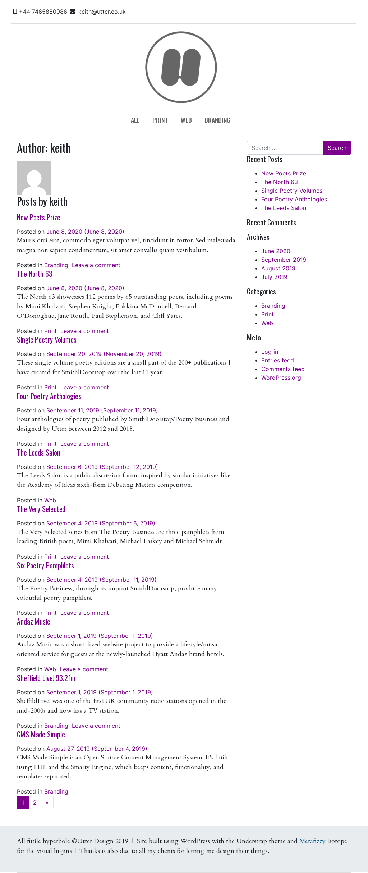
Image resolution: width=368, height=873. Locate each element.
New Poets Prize (38, 217)
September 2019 (283, 259)
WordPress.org (281, 377)
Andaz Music (33, 621)
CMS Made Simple (41, 734)
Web (186, 119)
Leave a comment (96, 265)
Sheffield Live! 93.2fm (46, 677)
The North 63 (34, 273)
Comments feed (283, 368)
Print (160, 119)
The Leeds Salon (38, 452)
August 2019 (278, 268)
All (135, 119)
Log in (269, 351)
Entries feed (277, 360)
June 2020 (275, 251)
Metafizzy (313, 841)
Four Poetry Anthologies (49, 395)
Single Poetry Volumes (47, 339)
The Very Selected (41, 508)
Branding (217, 119)
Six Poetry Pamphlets (45, 565)
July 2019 (274, 276)
